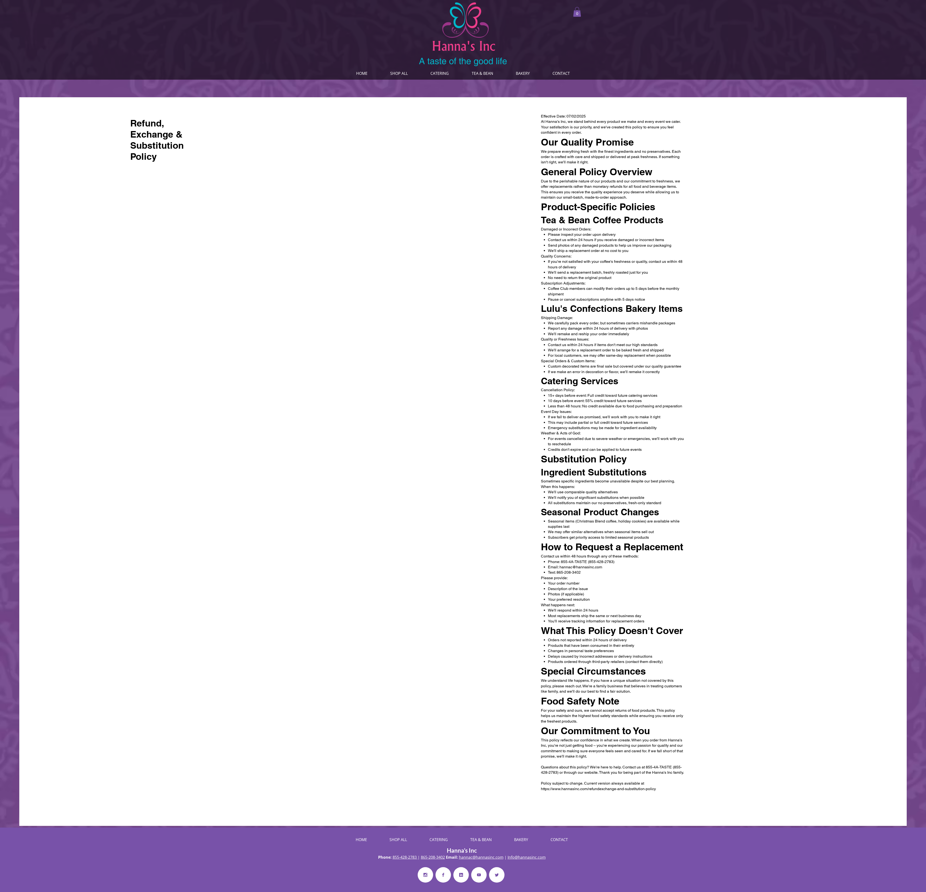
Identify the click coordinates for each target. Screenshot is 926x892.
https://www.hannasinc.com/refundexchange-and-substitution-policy (598, 789)
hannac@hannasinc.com (580, 567)
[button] (577, 12)
